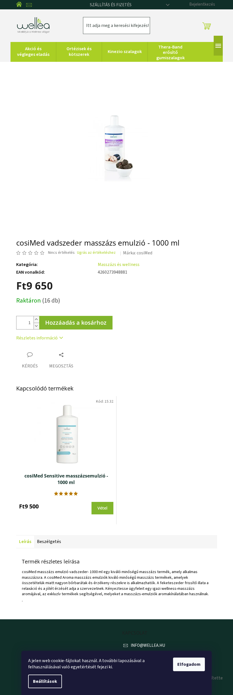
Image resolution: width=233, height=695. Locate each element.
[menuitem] (33, 52)
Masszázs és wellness (119, 264)
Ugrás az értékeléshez (96, 252)
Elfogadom (189, 664)
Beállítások (45, 681)
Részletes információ (37, 338)
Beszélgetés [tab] (49, 541)
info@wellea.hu (148, 645)
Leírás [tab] (25, 541)
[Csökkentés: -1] (36, 326)
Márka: (137, 253)
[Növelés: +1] (36, 319)
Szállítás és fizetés (111, 5)
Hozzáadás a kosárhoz (76, 322)
